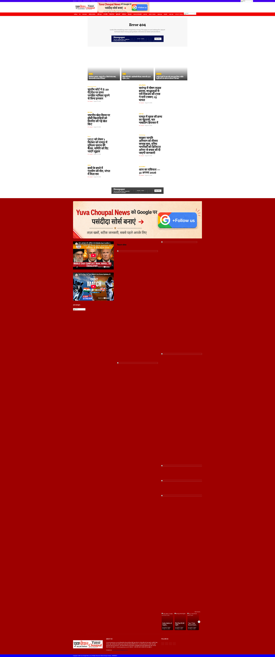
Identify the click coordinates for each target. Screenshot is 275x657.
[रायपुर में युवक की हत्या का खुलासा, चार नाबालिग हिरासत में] (175, 119)
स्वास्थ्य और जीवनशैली (137, 14)
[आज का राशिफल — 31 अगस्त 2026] (175, 171)
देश (79, 14)
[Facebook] (162, 643)
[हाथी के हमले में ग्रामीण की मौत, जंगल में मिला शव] (124, 171)
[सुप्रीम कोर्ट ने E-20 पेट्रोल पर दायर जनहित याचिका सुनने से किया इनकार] (124, 94)
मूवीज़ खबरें (118, 14)
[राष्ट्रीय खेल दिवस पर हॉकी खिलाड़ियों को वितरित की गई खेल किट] (124, 119)
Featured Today (92, 86)
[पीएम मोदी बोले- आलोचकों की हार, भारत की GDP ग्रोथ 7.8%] (137, 64)
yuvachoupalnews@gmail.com (120, 650)
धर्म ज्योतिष (105, 14)
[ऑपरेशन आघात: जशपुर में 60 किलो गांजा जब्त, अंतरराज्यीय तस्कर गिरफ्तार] (104, 64)
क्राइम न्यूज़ (160, 14)
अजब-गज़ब (171, 14)
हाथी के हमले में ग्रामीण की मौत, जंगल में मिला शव (99, 171)
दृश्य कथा (145, 14)
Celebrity (159, 73)
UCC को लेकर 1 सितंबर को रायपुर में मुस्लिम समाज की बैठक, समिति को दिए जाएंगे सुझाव (98, 145)
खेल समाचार (84, 14)
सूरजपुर (89, 165)
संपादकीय (165, 14)
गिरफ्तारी (90, 73)
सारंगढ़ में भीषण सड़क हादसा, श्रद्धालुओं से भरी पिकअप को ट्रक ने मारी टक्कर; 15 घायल (150, 94)
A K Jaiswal (90, 101)
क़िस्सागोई (129, 14)
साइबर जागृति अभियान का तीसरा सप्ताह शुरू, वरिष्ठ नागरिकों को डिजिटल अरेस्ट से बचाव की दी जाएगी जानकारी (150, 145)
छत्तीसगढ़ (75, 14)
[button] (200, 14)
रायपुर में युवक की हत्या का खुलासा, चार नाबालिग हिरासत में (150, 119)
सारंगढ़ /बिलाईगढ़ (142, 85)
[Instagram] (166, 643)
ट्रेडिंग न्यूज (99, 14)
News (124, 73)
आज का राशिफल (142, 166)
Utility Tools (179, 14)
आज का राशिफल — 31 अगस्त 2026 (149, 171)
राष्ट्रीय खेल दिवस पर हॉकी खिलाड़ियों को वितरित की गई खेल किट (99, 119)
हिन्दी (187, 13)
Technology (142, 135)
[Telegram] (170, 643)
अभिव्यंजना (124, 14)
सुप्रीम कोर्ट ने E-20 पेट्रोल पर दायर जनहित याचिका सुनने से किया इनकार (99, 94)
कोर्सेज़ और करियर (92, 14)
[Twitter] (174, 643)
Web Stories (152, 14)
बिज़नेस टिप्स (111, 14)
